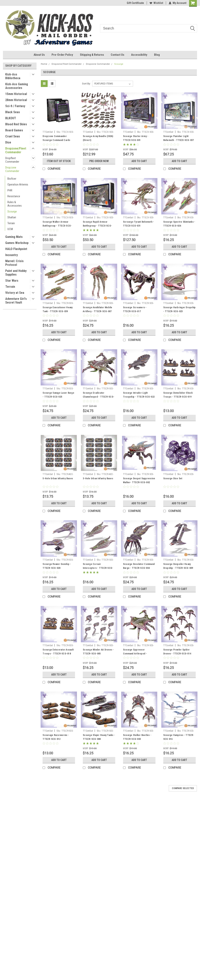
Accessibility (139, 54)
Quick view (58, 125)
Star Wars (11, 280)
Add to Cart (139, 161)
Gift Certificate (135, 2)
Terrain (11, 223)
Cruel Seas (12, 136)
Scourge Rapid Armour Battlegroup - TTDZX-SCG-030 (97, 225)
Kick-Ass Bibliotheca (12, 76)
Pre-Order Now (99, 161)
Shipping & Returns (92, 54)
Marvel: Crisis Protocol (14, 263)
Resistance (13, 196)
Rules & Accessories (14, 203)
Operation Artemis (17, 184)
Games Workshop (17, 243)
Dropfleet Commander (12, 159)
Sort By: (86, 83)
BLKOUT (10, 118)
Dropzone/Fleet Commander (15, 150)
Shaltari (11, 217)
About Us (39, 54)
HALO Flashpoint (16, 249)
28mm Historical (16, 100)
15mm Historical (16, 94)
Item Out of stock (59, 161)
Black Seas (12, 112)
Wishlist (158, 2)
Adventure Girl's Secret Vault (16, 300)
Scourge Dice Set (172, 478)
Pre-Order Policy (62, 54)
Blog (157, 54)
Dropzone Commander (12, 169)
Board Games (14, 130)
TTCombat (48, 132)
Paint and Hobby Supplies (16, 272)
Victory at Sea (14, 293)
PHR (9, 190)
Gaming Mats (14, 237)
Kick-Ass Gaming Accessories (16, 86)
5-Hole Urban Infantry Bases (58, 478)
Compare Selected (183, 788)
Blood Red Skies (16, 124)
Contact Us (117, 54)
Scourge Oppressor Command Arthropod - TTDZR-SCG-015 (135, 653)
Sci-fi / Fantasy (15, 106)
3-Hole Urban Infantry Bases (98, 478)
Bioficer (11, 178)
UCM (10, 229)
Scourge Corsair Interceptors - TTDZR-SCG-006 (98, 568)
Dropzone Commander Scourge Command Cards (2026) (56, 140)
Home (44, 64)
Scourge (12, 211)
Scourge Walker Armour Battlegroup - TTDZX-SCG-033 (57, 225)
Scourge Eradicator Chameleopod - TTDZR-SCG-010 (98, 397)
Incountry (11, 255)
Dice (8, 142)
